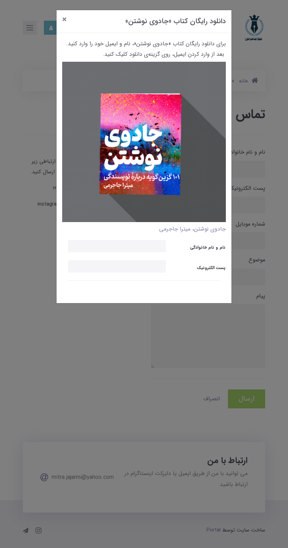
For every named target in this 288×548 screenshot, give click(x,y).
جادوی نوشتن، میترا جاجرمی (192, 229)
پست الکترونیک (211, 267)
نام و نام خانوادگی (207, 247)
